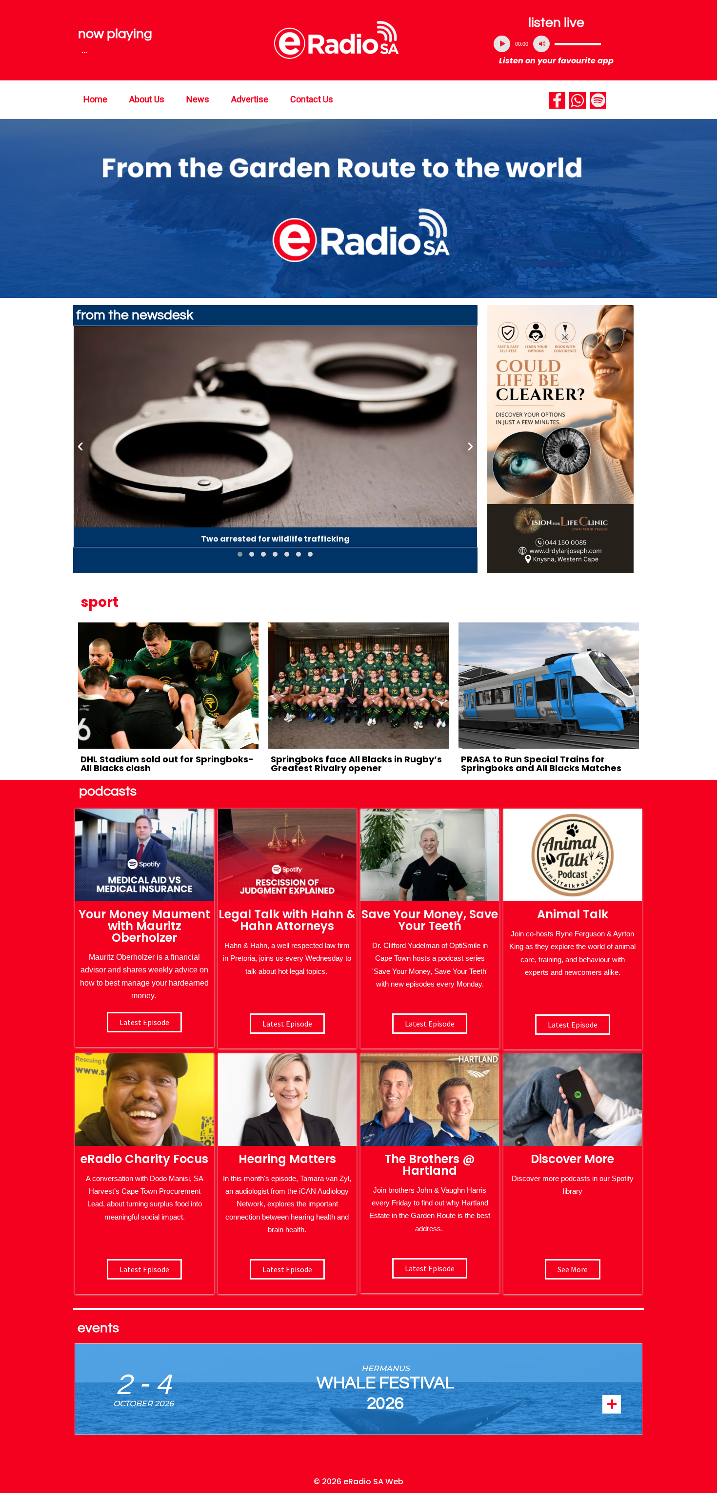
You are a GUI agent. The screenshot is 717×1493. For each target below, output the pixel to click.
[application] (556, 44)
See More (573, 1269)
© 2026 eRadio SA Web (358, 1481)
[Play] (502, 44)
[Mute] (541, 44)
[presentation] (80, 445)
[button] (240, 554)
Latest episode (144, 1022)
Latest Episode (430, 1023)
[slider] (577, 44)
